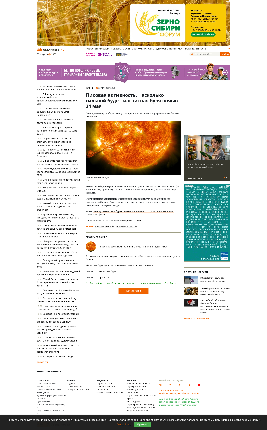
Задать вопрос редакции (171, 390)
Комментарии (133, 290)
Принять (142, 424)
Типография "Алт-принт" (79, 389)
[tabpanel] (207, 159)
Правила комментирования (110, 392)
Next (227, 147)
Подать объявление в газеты (141, 395)
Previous (187, 147)
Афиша (130, 398)
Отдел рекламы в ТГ (136, 386)
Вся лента (42, 362)
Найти (225, 54)
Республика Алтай (126, 226)
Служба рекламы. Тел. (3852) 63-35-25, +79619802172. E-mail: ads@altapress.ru (141, 407)
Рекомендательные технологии (136, 391)
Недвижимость (121, 48)
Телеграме (126, 220)
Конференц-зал (74, 386)
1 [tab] (224, 177)
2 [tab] (226, 177)
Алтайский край (104, 226)
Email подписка (134, 401)
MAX (146, 410)
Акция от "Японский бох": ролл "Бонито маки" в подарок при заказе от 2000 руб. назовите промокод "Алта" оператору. (179, 401)
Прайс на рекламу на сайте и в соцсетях (179, 393)
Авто (151, 48)
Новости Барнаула (97, 48)
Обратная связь (104, 383)
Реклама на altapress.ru (138, 383)
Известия (92, 116)
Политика (175, 48)
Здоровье (162, 48)
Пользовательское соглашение (106, 388)
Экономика (139, 48)
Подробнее (123, 424)
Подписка (71, 383)
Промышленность (195, 48)
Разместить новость (196, 318)
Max (139, 220)
